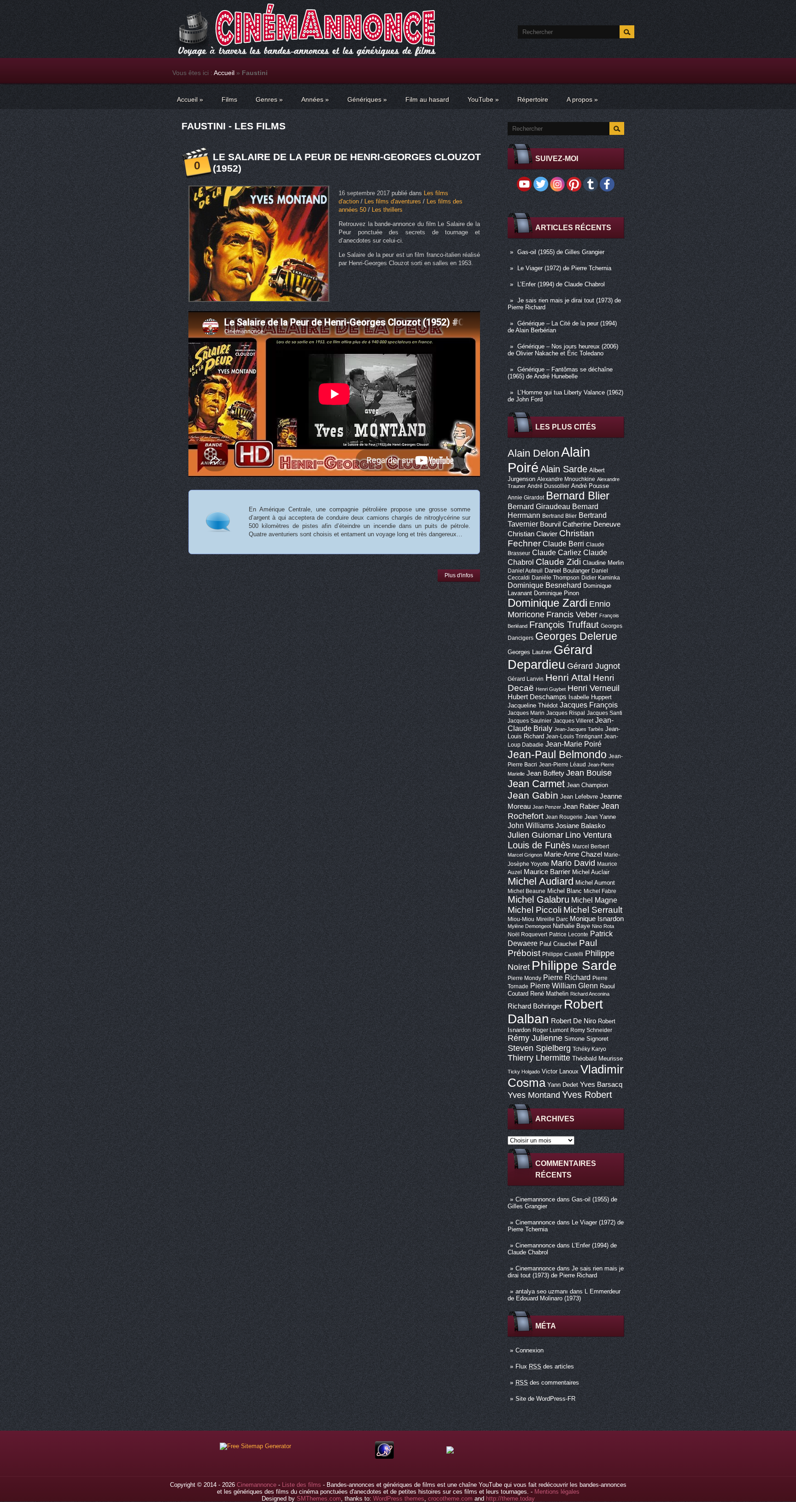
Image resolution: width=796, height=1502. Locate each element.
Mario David (573, 863)
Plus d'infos (459, 575)
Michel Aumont (595, 882)
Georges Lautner (530, 652)
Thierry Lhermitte (539, 1057)
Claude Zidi (558, 562)
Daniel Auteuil (525, 571)
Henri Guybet (551, 689)
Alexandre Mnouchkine (566, 479)
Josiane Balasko (580, 825)
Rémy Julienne (535, 1038)
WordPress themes (398, 1498)
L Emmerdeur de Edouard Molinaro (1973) (564, 1295)
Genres (269, 99)
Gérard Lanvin (526, 679)
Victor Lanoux (560, 1071)
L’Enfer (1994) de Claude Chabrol (561, 284)
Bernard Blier (577, 495)
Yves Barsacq (601, 1084)
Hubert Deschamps (537, 697)
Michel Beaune (526, 891)
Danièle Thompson (555, 577)
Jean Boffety (545, 773)
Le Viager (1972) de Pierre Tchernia (564, 268)
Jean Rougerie (564, 817)
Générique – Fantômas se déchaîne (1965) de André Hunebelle (560, 373)
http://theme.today (510, 1498)
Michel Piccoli (535, 910)
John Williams (531, 825)
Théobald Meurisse (597, 1058)
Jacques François (589, 705)
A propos (582, 99)
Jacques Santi (604, 713)
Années (315, 99)
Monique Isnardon (597, 918)
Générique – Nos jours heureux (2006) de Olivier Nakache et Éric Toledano (563, 350)
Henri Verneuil (594, 688)
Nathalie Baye (571, 925)
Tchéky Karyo (589, 1049)
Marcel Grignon (525, 855)
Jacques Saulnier (529, 721)
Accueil (224, 72)
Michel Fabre (600, 891)
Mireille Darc (552, 919)
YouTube (483, 99)
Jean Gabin (533, 795)
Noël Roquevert (527, 934)
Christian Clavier (532, 534)
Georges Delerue (576, 636)
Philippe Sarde (574, 965)
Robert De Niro (573, 1021)
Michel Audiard (541, 881)
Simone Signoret (586, 1038)
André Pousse (590, 485)
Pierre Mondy (524, 978)
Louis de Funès (539, 845)
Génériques (367, 99)
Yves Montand (534, 1095)
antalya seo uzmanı (541, 1291)
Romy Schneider (591, 1030)
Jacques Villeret (573, 721)
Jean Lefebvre (579, 796)
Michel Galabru (538, 899)
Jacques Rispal (565, 713)
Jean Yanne (600, 816)
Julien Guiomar (535, 835)
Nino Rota (603, 926)
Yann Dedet (562, 1084)
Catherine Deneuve (591, 524)
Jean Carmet (536, 783)
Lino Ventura (588, 835)
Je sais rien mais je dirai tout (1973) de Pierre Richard (566, 1272)
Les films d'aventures (392, 201)
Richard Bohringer (535, 1006)
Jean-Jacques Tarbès (578, 729)
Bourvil (550, 524)
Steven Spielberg (539, 1048)
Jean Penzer (547, 807)
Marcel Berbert (590, 846)
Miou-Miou (521, 919)
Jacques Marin (526, 713)
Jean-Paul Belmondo (557, 754)
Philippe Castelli (562, 954)
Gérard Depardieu (550, 657)
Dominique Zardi (547, 603)
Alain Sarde (563, 469)
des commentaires (547, 1382)
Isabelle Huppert (590, 697)
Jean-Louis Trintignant (574, 736)
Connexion (529, 1350)
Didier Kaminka (600, 577)
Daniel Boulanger (567, 570)
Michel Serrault (592, 910)
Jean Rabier (581, 806)
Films (229, 99)
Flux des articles (544, 1366)
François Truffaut (564, 625)
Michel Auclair (590, 872)
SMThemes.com (319, 1498)
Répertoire (532, 99)
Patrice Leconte (568, 934)
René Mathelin (549, 993)
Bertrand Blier (559, 516)
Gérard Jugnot (593, 666)
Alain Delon (533, 453)
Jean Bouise (589, 772)
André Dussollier (548, 486)
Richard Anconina (589, 994)
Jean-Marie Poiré (573, 744)
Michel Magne (594, 900)
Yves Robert (587, 1095)
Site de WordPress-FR (545, 1398)
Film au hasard (427, 99)
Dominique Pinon (556, 593)
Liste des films (301, 1484)
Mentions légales (556, 1491)
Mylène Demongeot (529, 926)
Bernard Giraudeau (539, 506)
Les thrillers (387, 209)
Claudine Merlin (603, 562)
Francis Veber (571, 614)
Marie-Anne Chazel (573, 854)
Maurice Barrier (547, 872)
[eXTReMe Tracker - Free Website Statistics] (384, 1456)
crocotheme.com (450, 1498)
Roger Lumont (550, 1030)
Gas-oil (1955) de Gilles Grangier (560, 252)
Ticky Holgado (524, 1071)
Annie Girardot (526, 497)
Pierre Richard (567, 977)
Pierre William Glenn (564, 986)
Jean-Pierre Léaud (562, 764)
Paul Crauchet (558, 943)
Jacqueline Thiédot (533, 705)
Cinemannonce (535, 1199)
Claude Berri (563, 543)
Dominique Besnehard (544, 585)
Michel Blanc (564, 890)
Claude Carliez (556, 553)
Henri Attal (568, 677)
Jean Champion (587, 785)
